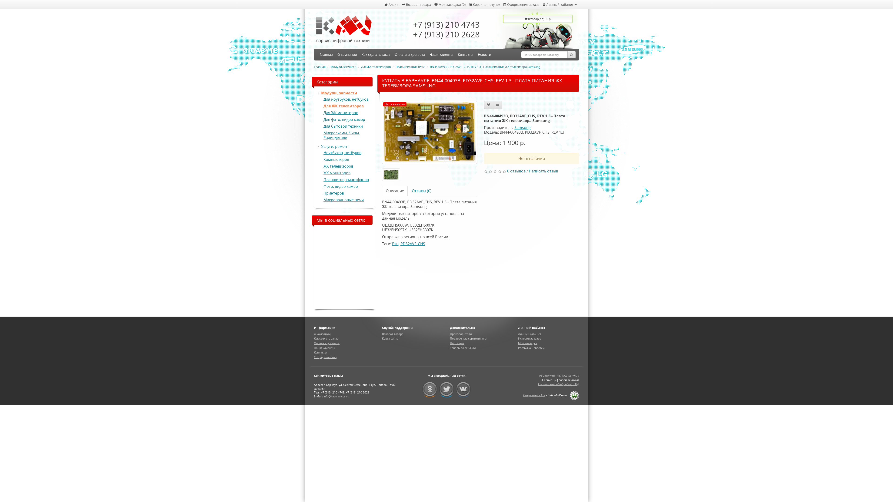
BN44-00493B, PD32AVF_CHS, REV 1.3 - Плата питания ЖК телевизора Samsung (485, 67)
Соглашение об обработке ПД (558, 384)
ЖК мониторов (336, 172)
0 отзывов (516, 171)
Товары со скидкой (463, 348)
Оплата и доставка (327, 343)
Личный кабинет (529, 334)
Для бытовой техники (343, 126)
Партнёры (457, 343)
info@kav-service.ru (336, 396)
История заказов (529, 338)
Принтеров (333, 193)
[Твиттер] (447, 389)
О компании (322, 334)
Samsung (522, 127)
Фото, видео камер (340, 186)
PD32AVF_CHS (412, 243)
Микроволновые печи (343, 199)
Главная (320, 67)
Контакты (320, 352)
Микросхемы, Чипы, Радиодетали (341, 135)
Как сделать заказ (326, 338)
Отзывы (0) (421, 190)
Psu (395, 243)
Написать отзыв (543, 171)
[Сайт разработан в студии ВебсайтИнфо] (573, 395)
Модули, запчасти (343, 67)
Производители (461, 334)
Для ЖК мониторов (340, 112)
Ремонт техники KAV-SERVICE (559, 376)
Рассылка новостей (531, 348)
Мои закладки (527, 343)
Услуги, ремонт (335, 146)
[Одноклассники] (430, 389)
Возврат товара (392, 334)
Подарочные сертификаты (468, 338)
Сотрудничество (325, 357)
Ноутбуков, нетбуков (342, 152)
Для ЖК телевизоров (376, 67)
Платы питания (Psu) (410, 67)
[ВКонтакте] (463, 389)
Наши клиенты (324, 348)
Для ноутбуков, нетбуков (346, 99)
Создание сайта (534, 395)
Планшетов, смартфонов (346, 179)
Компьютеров (336, 159)
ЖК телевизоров (338, 166)
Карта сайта (390, 338)
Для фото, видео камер (344, 119)
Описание (395, 190)
